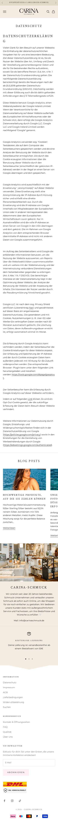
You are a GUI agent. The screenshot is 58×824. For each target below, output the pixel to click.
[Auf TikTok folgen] (19, 800)
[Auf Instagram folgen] (12, 800)
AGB (5, 692)
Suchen (7, 707)
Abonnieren (16, 772)
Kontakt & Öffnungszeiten (16, 722)
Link (30, 399)
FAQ (5, 727)
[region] (29, 643)
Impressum (9, 687)
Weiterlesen (9, 528)
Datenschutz (9, 682)
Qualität (7, 732)
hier (31, 307)
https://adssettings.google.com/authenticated (27, 445)
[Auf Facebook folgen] (4, 800)
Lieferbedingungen (13, 697)
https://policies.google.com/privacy (22, 434)
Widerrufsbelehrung (13, 702)
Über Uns (8, 736)
